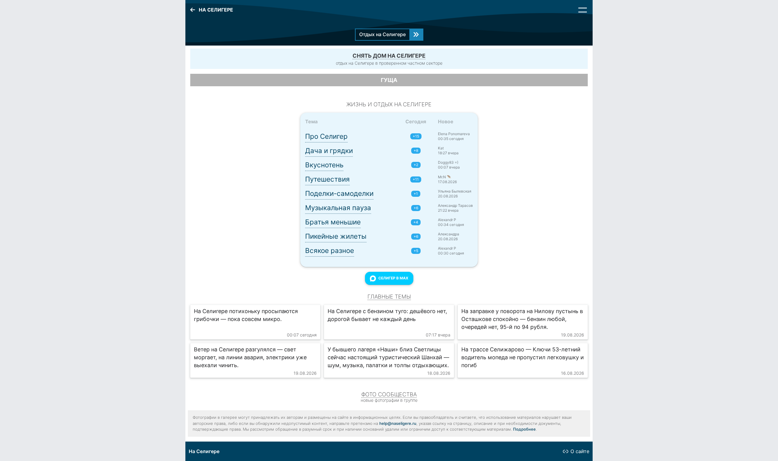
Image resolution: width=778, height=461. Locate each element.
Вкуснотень (324, 165)
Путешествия (327, 179)
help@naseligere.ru (397, 423)
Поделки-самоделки (339, 193)
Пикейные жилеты (336, 236)
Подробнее (524, 429)
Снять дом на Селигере (389, 56)
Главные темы (389, 296)
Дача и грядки (329, 150)
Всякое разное (329, 250)
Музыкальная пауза (338, 207)
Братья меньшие (333, 222)
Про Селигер (326, 136)
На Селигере (204, 451)
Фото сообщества (389, 394)
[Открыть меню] (582, 10)
